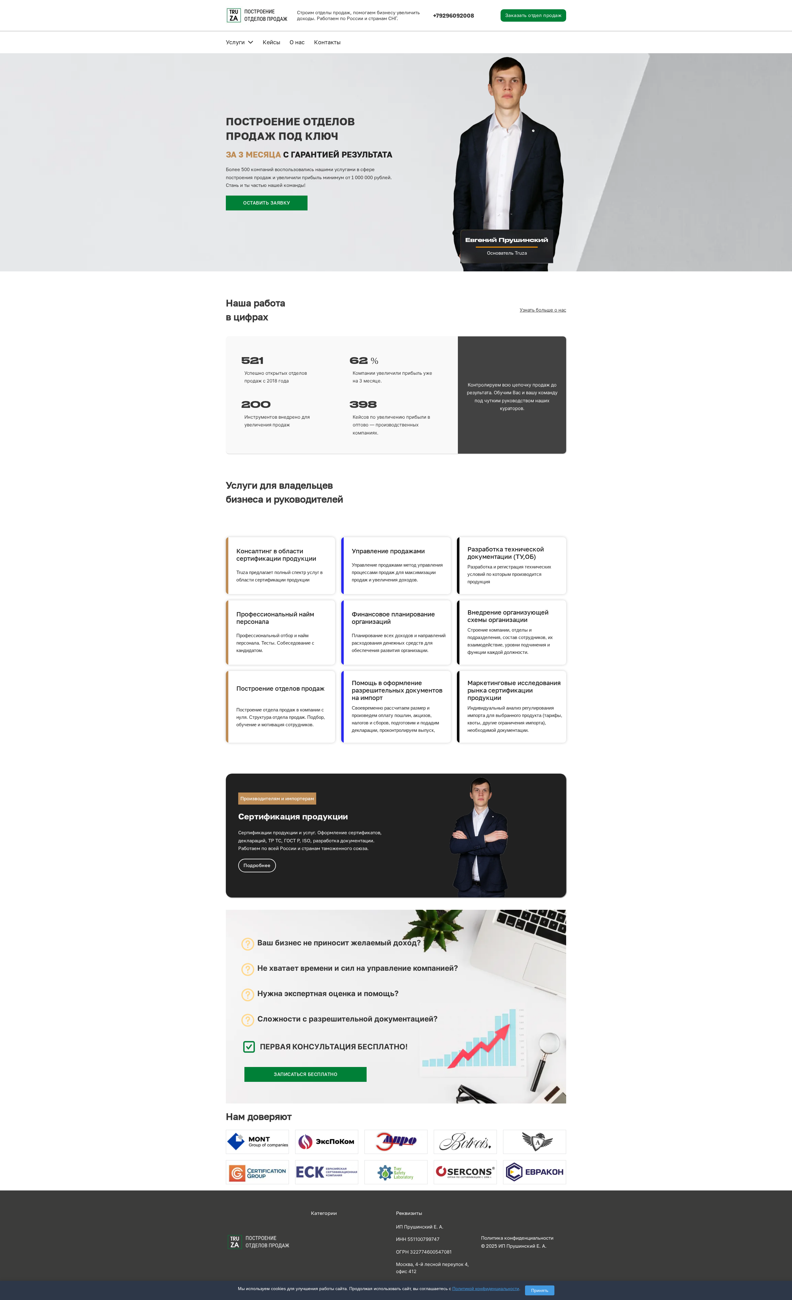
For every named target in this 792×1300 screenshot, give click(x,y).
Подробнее (257, 865)
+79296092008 (453, 15)
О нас (297, 42)
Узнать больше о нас (543, 310)
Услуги (235, 42)
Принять (539, 1290)
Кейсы (271, 42)
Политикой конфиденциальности (485, 1288)
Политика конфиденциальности (517, 1238)
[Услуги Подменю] (250, 42)
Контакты (327, 42)
